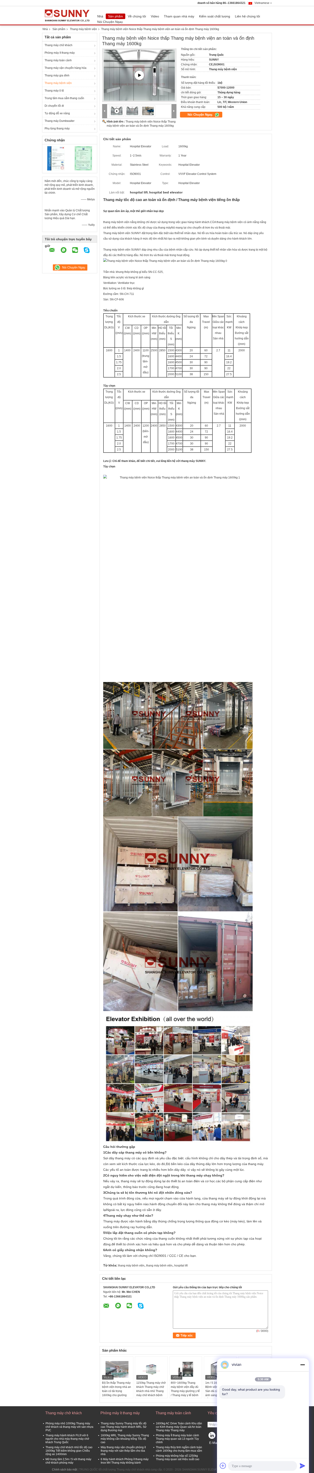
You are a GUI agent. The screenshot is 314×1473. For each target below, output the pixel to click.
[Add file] (223, 1466)
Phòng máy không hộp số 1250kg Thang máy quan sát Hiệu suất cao (177, 1457)
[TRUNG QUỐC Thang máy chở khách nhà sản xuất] (68, 15)
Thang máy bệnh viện (83, 29)
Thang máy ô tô (54, 90)
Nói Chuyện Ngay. (110, 21)
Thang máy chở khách (58, 45)
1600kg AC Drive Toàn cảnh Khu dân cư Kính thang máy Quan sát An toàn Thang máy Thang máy (179, 1427)
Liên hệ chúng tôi (247, 16)
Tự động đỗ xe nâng (57, 113)
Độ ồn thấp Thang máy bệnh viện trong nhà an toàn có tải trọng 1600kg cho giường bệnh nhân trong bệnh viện (116, 1393)
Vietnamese (261, 3)
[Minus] (302, 1364)
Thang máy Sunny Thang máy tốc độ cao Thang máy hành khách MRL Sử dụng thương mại (123, 1427)
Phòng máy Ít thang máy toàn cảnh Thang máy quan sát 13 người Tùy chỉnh (177, 1439)
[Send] (302, 1466)
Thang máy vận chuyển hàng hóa (65, 68)
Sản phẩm (115, 16)
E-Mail (213, 1443)
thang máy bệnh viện (131, 1265)
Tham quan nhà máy (179, 16)
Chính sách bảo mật (64, 1469)
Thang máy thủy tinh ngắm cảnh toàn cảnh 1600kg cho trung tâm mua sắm (179, 1449)
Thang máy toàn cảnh (58, 60)
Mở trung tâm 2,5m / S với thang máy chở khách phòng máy (68, 1461)
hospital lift (181, 1265)
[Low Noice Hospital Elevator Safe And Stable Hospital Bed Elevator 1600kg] (132, 110)
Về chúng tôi (137, 16)
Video (155, 16)
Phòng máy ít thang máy (60, 52)
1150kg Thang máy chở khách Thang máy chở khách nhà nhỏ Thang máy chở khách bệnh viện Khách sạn (151, 1391)
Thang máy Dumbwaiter (59, 121)
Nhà (100, 16)
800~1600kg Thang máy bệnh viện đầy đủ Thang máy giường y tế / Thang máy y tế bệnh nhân (185, 1391)
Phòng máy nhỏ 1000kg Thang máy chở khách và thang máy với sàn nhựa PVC (69, 1427)
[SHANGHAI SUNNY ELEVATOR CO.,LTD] (105, 111)
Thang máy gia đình (57, 75)
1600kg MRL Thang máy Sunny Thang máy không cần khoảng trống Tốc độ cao (125, 1439)
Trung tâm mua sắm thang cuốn (64, 98)
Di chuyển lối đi (54, 105)
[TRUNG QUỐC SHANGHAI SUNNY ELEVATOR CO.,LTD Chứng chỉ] (56, 158)
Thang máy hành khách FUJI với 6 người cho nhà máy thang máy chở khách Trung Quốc (67, 1439)
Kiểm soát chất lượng (214, 16)
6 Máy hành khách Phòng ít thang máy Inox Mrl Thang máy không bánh (124, 1461)
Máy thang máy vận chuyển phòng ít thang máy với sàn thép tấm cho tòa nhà (123, 1451)
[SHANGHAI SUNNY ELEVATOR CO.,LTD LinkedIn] (212, 1436)
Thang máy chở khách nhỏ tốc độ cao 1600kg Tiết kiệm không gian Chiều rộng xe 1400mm (69, 1451)
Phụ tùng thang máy (57, 128)
